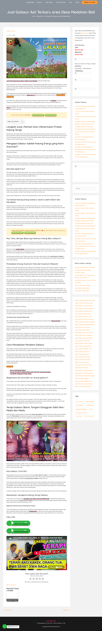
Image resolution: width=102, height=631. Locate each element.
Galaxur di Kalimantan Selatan (82, 357)
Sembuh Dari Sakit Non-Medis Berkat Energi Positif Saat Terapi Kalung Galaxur (30, 372)
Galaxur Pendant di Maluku (82, 378)
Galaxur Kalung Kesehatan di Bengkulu (85, 322)
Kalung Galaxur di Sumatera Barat (83, 305)
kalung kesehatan (55, 321)
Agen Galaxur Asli (51, 621)
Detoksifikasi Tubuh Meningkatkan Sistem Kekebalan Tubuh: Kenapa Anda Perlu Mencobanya (85, 149)
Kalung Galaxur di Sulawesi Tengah (84, 373)
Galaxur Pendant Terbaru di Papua (84, 384)
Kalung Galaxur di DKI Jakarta (82, 327)
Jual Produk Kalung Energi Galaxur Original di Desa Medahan (22, 81)
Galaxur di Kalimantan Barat (82, 354)
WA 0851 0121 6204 (38, 115)
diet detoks (90, 405)
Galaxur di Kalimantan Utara (82, 362)
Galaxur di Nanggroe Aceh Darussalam (85, 300)
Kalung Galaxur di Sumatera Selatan (84, 308)
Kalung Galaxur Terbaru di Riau (83, 314)
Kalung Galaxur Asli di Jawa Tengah (84, 332)
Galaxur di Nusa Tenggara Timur (83, 349)
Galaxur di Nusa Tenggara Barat (83, 346)
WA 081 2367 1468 (51, 115)
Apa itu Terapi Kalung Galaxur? (83, 285)
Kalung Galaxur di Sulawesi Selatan (84, 370)
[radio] (30, 579)
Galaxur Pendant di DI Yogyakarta (83, 335)
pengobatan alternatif (81, 412)
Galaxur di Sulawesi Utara (81, 367)
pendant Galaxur (20, 249)
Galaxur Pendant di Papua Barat (83, 386)
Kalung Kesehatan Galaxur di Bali (83, 343)
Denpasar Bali (32, 511)
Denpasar (53, 100)
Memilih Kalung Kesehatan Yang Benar (85, 267)
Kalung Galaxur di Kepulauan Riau (83, 311)
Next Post (66, 610)
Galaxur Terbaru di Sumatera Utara (84, 303)
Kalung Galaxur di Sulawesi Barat (83, 365)
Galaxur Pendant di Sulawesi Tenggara (85, 375)
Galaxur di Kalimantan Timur (82, 351)
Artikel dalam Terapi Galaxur (82, 290)
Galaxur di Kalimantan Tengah (82, 359)
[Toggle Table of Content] (21, 121)
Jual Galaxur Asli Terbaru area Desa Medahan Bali (36, 498)
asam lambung (79, 401)
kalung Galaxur (84, 33)
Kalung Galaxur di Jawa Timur (82, 341)
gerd (91, 409)
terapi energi (79, 416)
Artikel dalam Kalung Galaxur (82, 288)
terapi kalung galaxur (89, 416)
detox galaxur (80, 405)
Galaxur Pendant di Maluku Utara (83, 381)
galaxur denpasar (81, 409)
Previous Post (7, 610)
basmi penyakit (90, 401)
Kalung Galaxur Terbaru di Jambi (83, 316)
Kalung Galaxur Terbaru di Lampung (84, 319)
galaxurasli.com (31, 95)
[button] (90, 2)
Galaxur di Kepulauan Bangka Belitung (84, 324)
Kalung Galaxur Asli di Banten (82, 330)
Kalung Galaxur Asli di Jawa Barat (83, 338)
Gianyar (8, 107)
